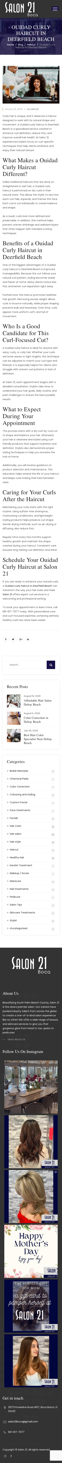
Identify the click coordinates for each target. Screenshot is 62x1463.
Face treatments (20, 810)
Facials (14, 818)
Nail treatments (19, 889)
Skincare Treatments (22, 912)
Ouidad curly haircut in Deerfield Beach (28, 586)
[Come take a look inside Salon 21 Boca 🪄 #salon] (31, 1087)
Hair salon (15, 834)
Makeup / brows (19, 873)
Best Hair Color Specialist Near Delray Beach (38, 739)
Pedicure (15, 897)
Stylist (13, 920)
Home (10, 44)
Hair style (15, 841)
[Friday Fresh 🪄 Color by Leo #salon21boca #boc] (31, 1141)
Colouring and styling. (23, 794)
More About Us (16, 1039)
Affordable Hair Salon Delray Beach (37, 702)
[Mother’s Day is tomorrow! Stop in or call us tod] (31, 1306)
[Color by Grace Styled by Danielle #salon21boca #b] (31, 1196)
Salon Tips (16, 904)
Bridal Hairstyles (19, 771)
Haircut (14, 849)
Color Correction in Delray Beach (36, 720)
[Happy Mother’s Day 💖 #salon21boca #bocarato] (31, 1251)
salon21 (34, 109)
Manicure (15, 881)
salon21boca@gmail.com (23, 1421)
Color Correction (20, 786)
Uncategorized (18, 928)
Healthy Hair (17, 857)
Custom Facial (18, 802)
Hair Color (15, 826)
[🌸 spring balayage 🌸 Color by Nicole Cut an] (31, 1360)
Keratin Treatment (21, 865)
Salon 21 (7, 594)
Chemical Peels (19, 778)
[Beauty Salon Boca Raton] (21, 9)
